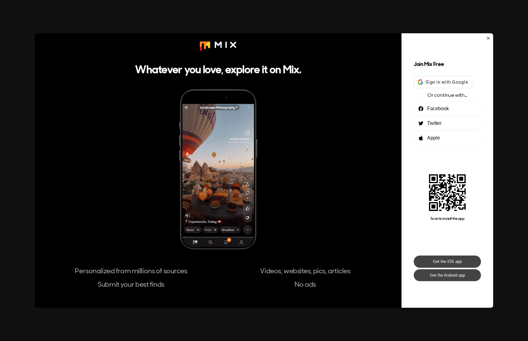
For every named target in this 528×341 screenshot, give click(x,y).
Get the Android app (447, 275)
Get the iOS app (447, 261)
